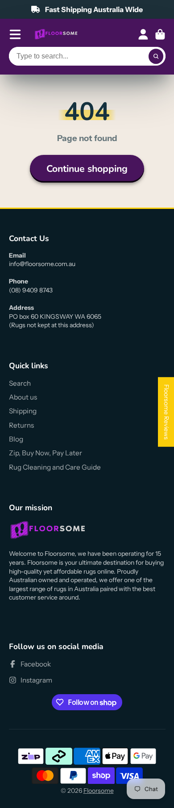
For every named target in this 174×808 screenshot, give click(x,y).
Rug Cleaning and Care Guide (55, 467)
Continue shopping (87, 168)
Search (20, 383)
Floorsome (98, 791)
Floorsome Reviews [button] (166, 412)
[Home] (56, 34)
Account (143, 34)
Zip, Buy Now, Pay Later (45, 453)
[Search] (156, 56)
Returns (21, 425)
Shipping (23, 411)
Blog (16, 439)
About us (23, 397)
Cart (160, 34)
